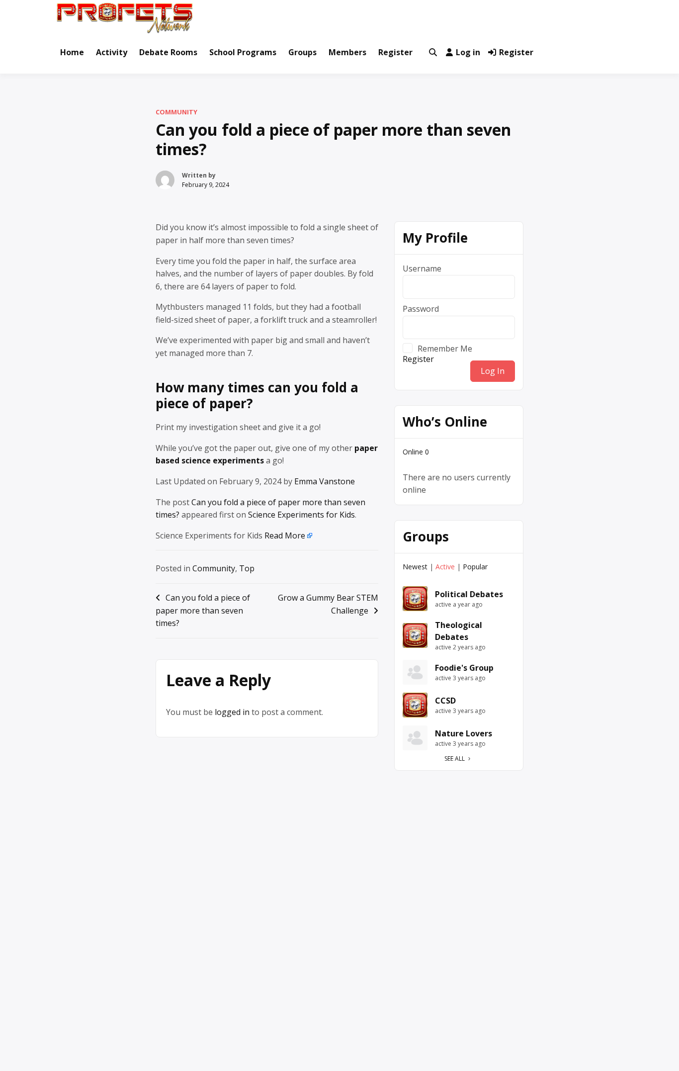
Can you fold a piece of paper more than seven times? (203, 610)
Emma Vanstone (324, 481)
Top (247, 568)
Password (421, 308)
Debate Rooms (168, 52)
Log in (468, 52)
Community (176, 111)
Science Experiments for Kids (301, 514)
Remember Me (445, 348)
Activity (111, 52)
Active (445, 566)
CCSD (445, 700)
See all (454, 758)
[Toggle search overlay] (433, 52)
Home (72, 52)
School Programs (242, 52)
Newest (415, 566)
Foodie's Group (464, 667)
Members (347, 52)
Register (395, 52)
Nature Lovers (463, 733)
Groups (302, 52)
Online (416, 451)
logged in (232, 712)
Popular (475, 566)
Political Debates (469, 594)
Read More (284, 535)
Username (422, 268)
